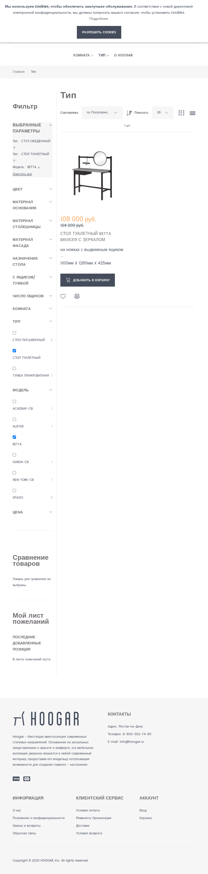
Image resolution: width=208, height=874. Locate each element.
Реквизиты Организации (93, 818)
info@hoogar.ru (132, 741)
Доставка (82, 825)
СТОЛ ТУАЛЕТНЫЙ (27, 357)
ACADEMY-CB (23, 408)
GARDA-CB (21, 462)
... (61, 256)
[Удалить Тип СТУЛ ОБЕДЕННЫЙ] (14, 147)
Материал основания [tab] (25, 205)
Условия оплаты (88, 810)
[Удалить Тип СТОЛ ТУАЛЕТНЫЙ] (14, 160)
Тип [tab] (16, 321)
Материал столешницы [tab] (27, 224)
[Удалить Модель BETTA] (38, 167)
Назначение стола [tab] (25, 262)
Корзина (146, 818)
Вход (143, 810)
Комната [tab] (22, 309)
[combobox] (102, 112)
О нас (17, 810)
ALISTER (18, 426)
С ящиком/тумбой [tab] (24, 280)
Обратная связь (24, 833)
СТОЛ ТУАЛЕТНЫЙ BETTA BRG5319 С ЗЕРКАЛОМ (85, 236)
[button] (63, 296)
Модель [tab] (21, 390)
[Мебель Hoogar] (46, 718)
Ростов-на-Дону (131, 726)
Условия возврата (89, 833)
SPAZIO (18, 497)
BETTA (17, 444)
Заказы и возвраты (27, 825)
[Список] (192, 113)
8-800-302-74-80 (137, 734)
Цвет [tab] (18, 189)
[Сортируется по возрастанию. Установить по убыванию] (128, 111)
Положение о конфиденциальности (39, 818)
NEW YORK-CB (23, 480)
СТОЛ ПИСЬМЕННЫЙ (29, 340)
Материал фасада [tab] (23, 243)
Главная (19, 71)
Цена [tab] (18, 512)
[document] (99, 21)
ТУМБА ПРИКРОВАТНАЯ (31, 375)
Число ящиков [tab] (28, 296)
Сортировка (69, 112)
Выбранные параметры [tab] (27, 128)
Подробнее (98, 19)
